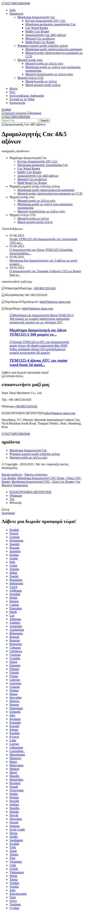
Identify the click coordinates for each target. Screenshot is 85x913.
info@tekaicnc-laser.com (55, 301)
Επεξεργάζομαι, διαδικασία (26, 95)
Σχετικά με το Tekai (21, 99)
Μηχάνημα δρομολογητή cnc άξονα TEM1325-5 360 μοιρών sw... (37, 332)
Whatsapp (15, 495)
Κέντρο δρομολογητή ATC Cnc (45, 20)
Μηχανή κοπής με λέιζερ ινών (44, 63)
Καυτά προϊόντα (12, 474)
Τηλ (11, 499)
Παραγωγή (16, 13)
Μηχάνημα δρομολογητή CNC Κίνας (40, 478)
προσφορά (8, 513)
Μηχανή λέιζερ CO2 (30, 77)
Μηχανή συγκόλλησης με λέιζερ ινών (49, 74)
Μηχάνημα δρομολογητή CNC (30, 481)
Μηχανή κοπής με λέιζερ (41, 81)
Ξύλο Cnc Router (63, 481)
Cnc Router (9, 478)
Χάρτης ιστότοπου (35, 474)
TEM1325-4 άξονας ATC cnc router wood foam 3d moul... (38, 362)
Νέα (12, 92)
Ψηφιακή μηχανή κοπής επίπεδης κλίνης (42, 45)
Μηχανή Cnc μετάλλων (40, 38)
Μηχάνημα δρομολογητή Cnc (36, 17)
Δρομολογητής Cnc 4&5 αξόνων (45, 35)
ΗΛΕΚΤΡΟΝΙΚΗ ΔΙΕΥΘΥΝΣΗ (30, 492)
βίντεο (13, 88)
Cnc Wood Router (36, 28)
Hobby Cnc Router (37, 31)
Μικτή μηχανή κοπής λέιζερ (42, 85)
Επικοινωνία (17, 102)
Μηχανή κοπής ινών (29, 60)
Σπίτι (12, 10)
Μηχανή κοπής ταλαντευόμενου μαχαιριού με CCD (49, 193)
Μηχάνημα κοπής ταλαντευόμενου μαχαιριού (53, 49)
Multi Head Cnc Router (40, 42)
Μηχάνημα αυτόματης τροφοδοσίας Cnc (50, 24)
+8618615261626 (44, 288)
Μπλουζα (15, 502)
